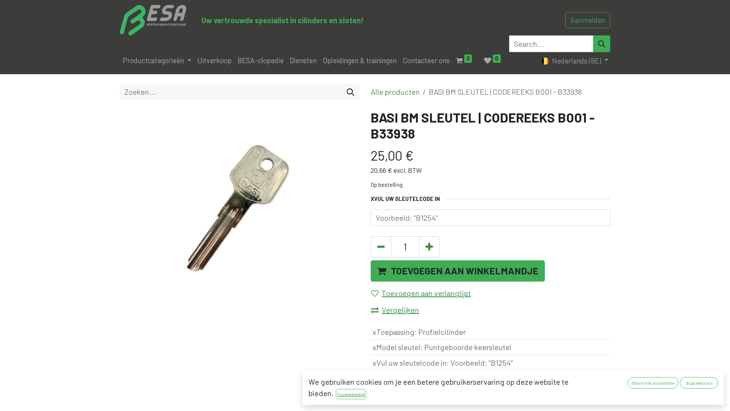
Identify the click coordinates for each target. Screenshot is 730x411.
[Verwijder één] (381, 247)
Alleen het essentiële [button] (653, 383)
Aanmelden (587, 20)
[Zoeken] (350, 91)
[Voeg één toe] (429, 247)
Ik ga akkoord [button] (699, 383)
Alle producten (395, 91)
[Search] (601, 43)
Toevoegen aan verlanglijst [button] (426, 293)
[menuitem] (214, 60)
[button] (458, 271)
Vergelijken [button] (400, 309)
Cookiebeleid (351, 394)
